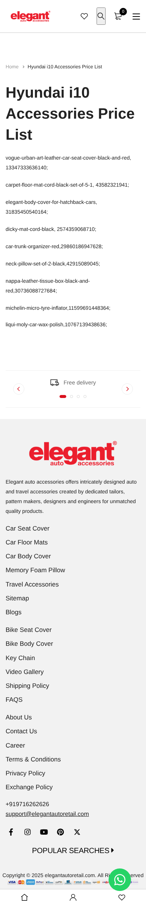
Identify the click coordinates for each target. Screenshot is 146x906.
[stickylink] (24, 897)
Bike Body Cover (29, 643)
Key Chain (20, 658)
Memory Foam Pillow (35, 570)
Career (15, 745)
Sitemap (17, 598)
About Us (19, 717)
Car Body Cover (28, 556)
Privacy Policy (25, 773)
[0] (118, 16)
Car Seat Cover (27, 528)
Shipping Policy (27, 685)
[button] (63, 396)
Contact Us (21, 731)
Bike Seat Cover (29, 629)
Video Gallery (25, 671)
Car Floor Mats (27, 542)
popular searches (72, 851)
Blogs (14, 612)
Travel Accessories (32, 584)
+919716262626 (27, 804)
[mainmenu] (136, 16)
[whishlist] (84, 16)
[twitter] (77, 833)
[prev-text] (18, 389)
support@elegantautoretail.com (47, 814)
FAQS (14, 699)
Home (13, 66)
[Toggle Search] (101, 16)
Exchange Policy (29, 787)
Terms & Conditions (33, 759)
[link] (11, 833)
